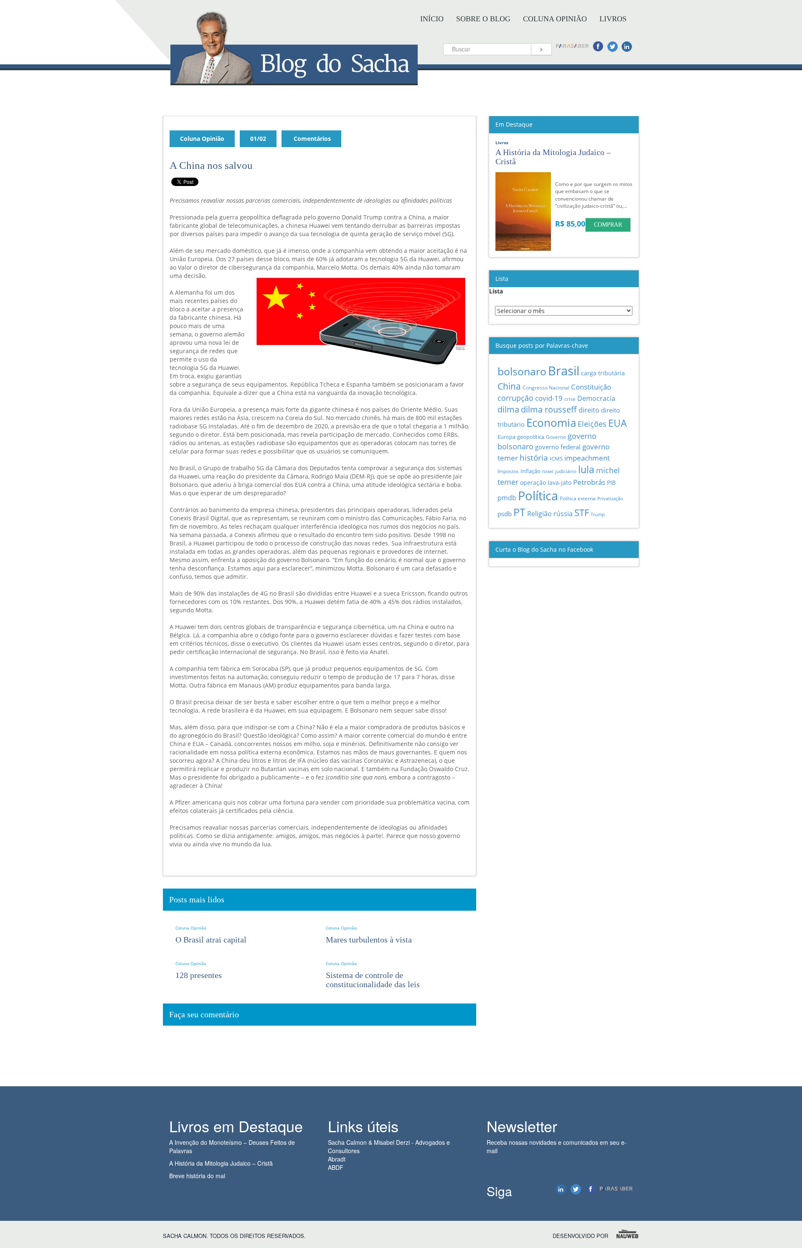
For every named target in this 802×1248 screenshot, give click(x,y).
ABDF (335, 1167)
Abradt (336, 1159)
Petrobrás (589, 482)
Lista (496, 291)
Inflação (530, 471)
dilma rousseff (549, 409)
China (509, 386)
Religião (539, 513)
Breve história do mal (197, 1176)
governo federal (558, 447)
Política (538, 495)
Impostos (508, 471)
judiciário (565, 471)
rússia (563, 513)
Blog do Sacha (294, 78)
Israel (547, 471)
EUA (617, 423)
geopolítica (530, 437)
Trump (598, 514)
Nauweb (628, 1234)
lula (586, 469)
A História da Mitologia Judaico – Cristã (221, 1163)
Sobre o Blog (483, 19)
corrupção (515, 398)
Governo (556, 437)
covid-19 (549, 398)
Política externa (578, 498)
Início (432, 19)
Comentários (311, 139)
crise (570, 399)
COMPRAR (608, 225)
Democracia (596, 398)
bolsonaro (521, 371)
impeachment (587, 458)
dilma (508, 409)
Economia (551, 422)
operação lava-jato (545, 482)
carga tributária (603, 373)
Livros (613, 19)
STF (581, 513)
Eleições (592, 424)
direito (589, 410)
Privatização (610, 498)
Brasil (563, 370)
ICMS (556, 458)
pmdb (506, 497)
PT (519, 512)
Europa (506, 437)
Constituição (591, 387)
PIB (611, 482)
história (534, 457)
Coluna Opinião (555, 19)
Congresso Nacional (546, 387)
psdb (504, 513)
